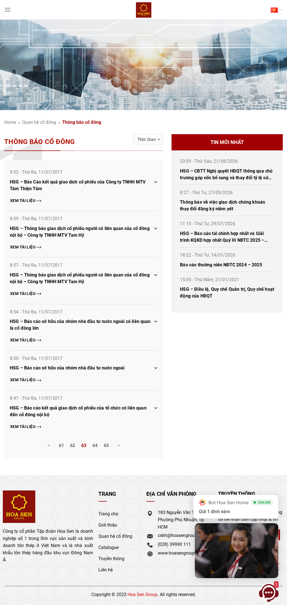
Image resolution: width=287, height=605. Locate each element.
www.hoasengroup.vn (179, 553)
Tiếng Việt (277, 9)
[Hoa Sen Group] (143, 10)
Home (10, 122)
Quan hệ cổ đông (39, 122)
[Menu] (7, 10)
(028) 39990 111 (174, 544)
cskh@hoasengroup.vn (180, 535)
